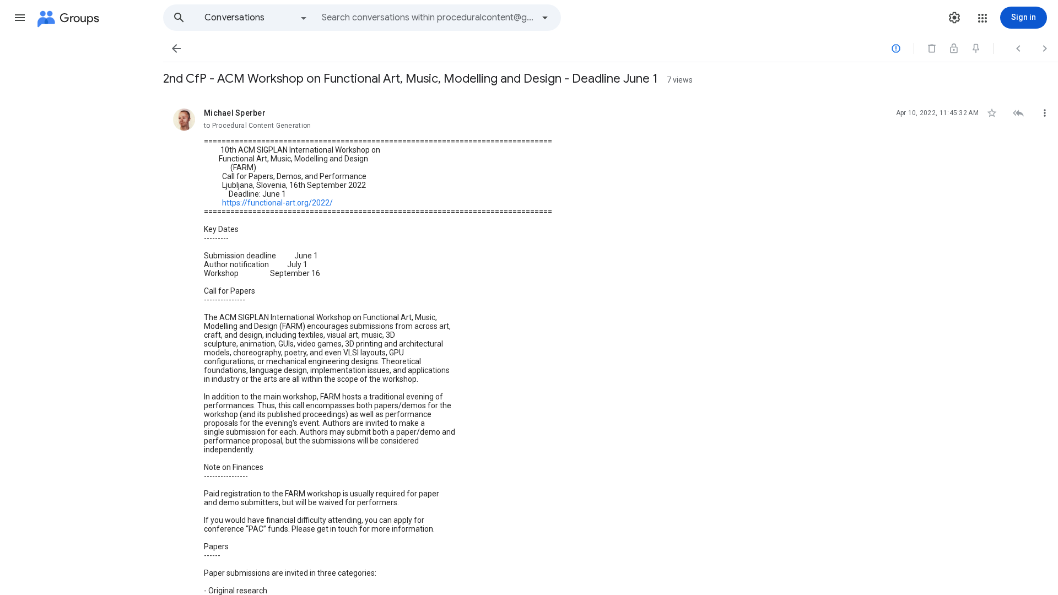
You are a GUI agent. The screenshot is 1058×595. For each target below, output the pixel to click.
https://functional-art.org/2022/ (277, 202)
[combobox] (427, 17)
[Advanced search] (545, 17)
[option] (256, 17)
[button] (20, 17)
